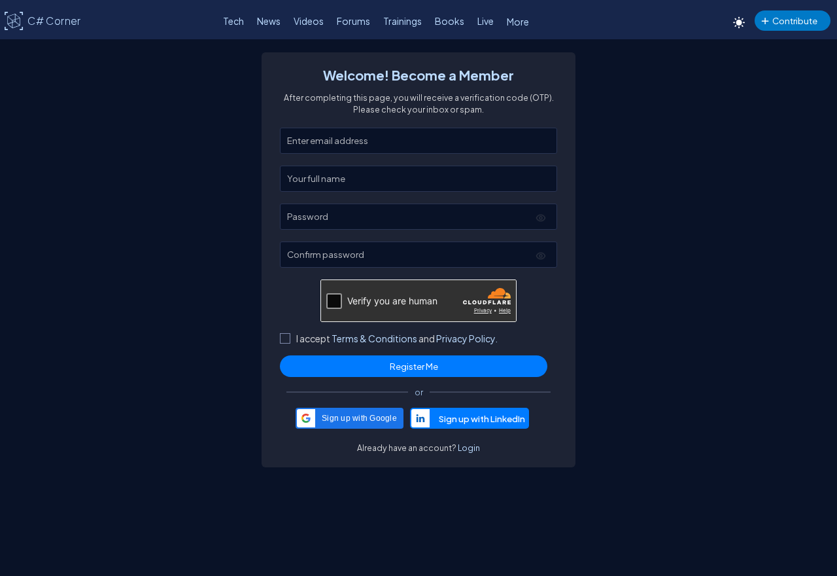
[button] (349, 418)
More (518, 21)
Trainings (402, 21)
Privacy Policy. (467, 338)
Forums (353, 21)
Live (485, 21)
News (269, 21)
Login (469, 447)
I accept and (397, 338)
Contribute (794, 20)
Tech (233, 21)
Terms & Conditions (374, 338)
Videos (309, 21)
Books (449, 21)
